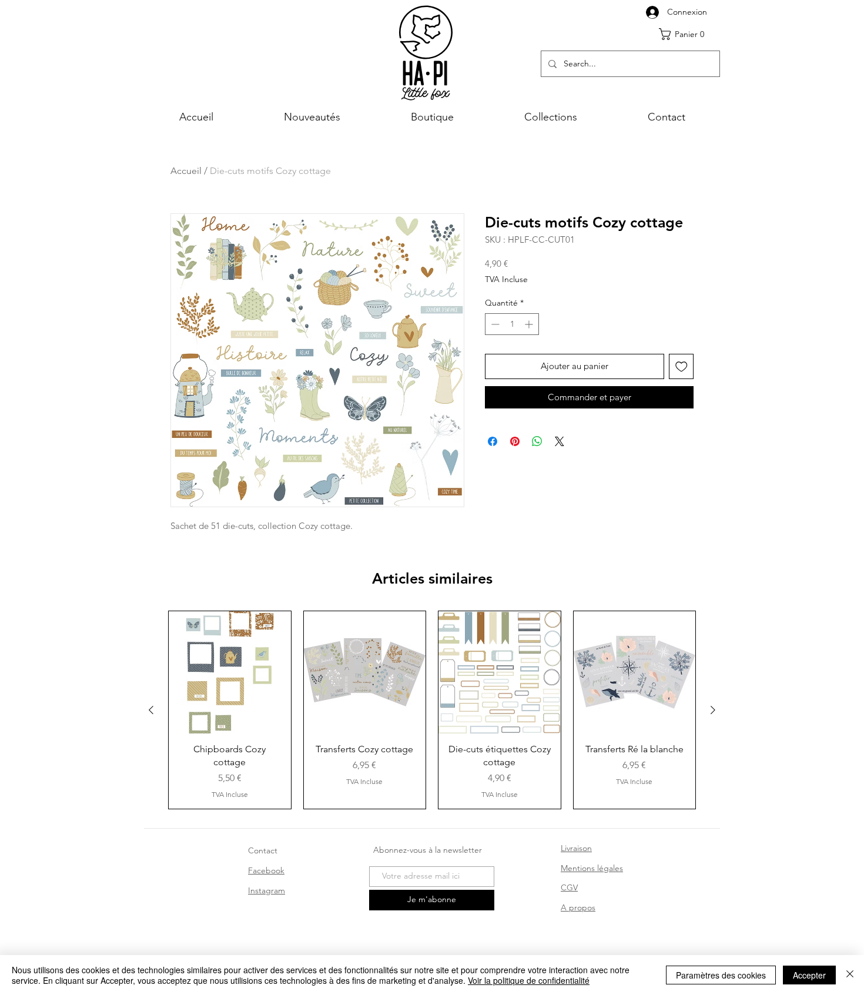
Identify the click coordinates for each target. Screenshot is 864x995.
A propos (578, 907)
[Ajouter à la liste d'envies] (681, 366)
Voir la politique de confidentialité (529, 980)
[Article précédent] (151, 710)
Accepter (809, 975)
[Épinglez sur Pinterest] (515, 441)
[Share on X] (559, 441)
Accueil (186, 170)
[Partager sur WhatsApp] (537, 441)
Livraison (576, 848)
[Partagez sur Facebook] (492, 441)
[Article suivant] (713, 710)
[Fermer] (850, 975)
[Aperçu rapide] (230, 672)
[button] (686, 34)
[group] (432, 710)
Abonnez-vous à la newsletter (427, 850)
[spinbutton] (512, 324)
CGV (569, 887)
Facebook (266, 870)
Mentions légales (592, 868)
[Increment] (530, 324)
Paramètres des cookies (721, 975)
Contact (262, 850)
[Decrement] (494, 324)
